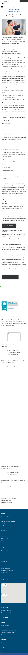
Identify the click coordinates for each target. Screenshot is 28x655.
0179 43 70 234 (7, 568)
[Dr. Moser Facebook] (2, 618)
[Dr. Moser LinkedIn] (7, 618)
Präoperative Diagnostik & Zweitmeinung (8, 630)
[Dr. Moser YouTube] (5, 618)
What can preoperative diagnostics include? (10, 48)
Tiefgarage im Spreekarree (6, 610)
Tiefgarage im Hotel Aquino (6, 613)
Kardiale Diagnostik (5, 625)
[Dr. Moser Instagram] (4, 618)
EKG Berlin (3, 559)
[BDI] (14, 474)
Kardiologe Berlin (4, 553)
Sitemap (2, 647)
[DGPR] (14, 353)
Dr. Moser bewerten (5, 551)
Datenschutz (3, 645)
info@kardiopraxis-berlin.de (8, 570)
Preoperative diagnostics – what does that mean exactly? (12, 46)
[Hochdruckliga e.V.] (14, 490)
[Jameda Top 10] (9, 305)
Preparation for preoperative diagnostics (9, 51)
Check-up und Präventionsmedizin (7, 632)
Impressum (3, 643)
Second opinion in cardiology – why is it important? (11, 53)
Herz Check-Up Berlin (5, 555)
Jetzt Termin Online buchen (6, 573)
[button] (2, 7)
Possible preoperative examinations (8, 50)
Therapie (3, 635)
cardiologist (9, 80)
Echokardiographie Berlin (6, 557)
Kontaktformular (4, 575)
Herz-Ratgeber (4, 561)
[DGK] (14, 414)
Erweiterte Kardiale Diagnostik (7, 628)
